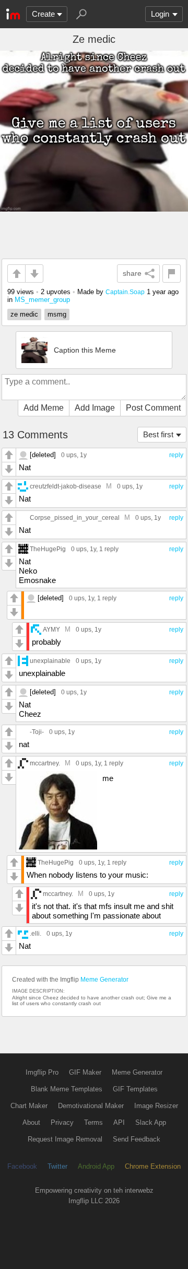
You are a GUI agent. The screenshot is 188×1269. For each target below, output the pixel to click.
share (132, 273)
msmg (57, 314)
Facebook (22, 1166)
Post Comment (153, 407)
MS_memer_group (42, 300)
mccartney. (45, 763)
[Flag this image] (171, 273)
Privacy (62, 1122)
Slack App (150, 1122)
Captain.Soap (125, 291)
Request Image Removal (65, 1139)
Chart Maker (29, 1106)
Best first (158, 434)
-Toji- (37, 731)
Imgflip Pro (42, 1072)
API (119, 1122)
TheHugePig (48, 548)
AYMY (51, 629)
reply (176, 455)
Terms (93, 1122)
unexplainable (50, 660)
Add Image (95, 407)
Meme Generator (104, 979)
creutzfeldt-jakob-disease (65, 486)
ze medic (24, 314)
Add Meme (44, 407)
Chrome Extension (153, 1166)
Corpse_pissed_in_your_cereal (75, 517)
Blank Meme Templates (66, 1089)
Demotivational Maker (91, 1106)
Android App (96, 1166)
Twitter (57, 1166)
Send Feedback (136, 1139)
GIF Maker (85, 1072)
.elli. (35, 933)
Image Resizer (156, 1106)
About (31, 1122)
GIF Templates (135, 1089)
